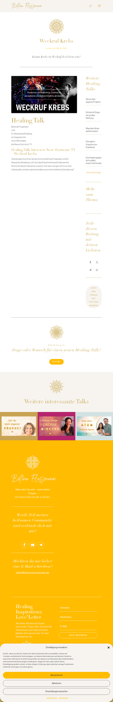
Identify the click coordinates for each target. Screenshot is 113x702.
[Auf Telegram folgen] (41, 545)
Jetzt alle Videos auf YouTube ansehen (93, 297)
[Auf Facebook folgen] (24, 545)
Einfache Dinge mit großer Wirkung (93, 115)
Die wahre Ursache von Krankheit (91, 144)
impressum (63, 698)
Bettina (52, 48)
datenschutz (51, 698)
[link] (90, 262)
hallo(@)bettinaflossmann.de (32, 573)
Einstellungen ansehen (56, 691)
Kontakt (56, 362)
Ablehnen (56, 683)
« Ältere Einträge (93, 173)
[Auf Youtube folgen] (32, 545)
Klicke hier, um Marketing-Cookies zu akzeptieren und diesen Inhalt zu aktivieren (44, 94)
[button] (108, 647)
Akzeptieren (56, 675)
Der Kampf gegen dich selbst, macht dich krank (94, 160)
